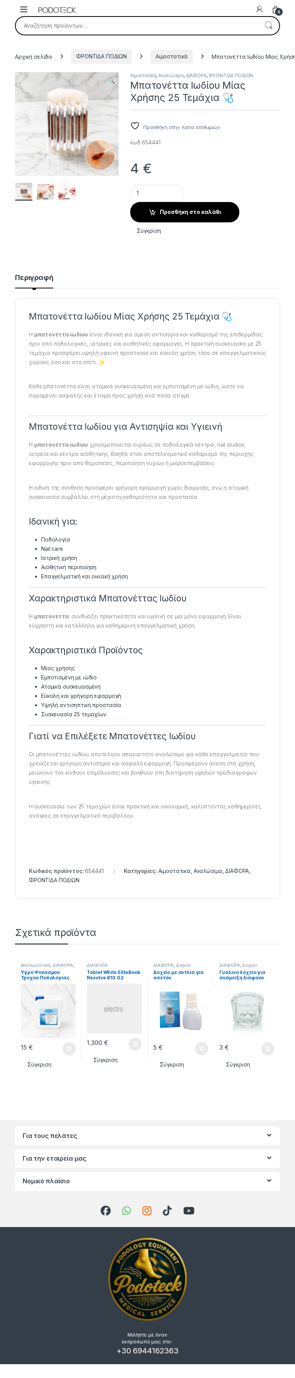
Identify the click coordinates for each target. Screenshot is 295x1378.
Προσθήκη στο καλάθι (190, 212)
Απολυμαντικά (35, 965)
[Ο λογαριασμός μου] (259, 9)
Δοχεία (183, 965)
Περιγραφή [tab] (34, 278)
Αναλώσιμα (171, 75)
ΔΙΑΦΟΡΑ (196, 75)
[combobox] (137, 26)
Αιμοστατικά (172, 56)
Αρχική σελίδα (33, 56)
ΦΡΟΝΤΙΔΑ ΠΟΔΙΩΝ (101, 56)
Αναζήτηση (268, 26)
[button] (111, 80)
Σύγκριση (149, 230)
